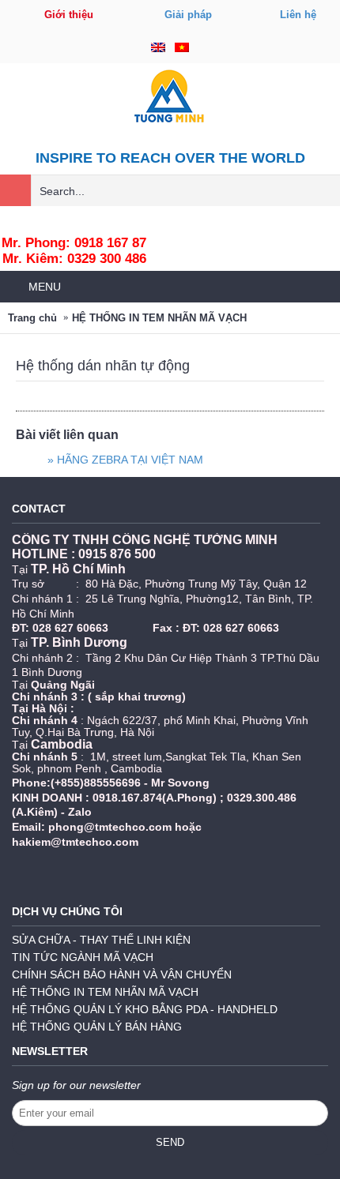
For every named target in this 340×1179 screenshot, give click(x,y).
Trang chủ (32, 318)
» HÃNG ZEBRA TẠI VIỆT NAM (125, 459)
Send (170, 1142)
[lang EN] (158, 48)
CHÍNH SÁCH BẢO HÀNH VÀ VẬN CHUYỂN (122, 974)
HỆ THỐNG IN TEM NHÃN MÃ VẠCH (159, 318)
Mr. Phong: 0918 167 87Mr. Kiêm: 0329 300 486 (74, 250)
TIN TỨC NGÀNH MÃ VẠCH (82, 957)
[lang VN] (182, 48)
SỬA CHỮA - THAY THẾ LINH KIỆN (101, 939)
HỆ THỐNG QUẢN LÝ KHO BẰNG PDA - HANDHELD (145, 1009)
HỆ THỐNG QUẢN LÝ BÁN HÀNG (97, 1026)
